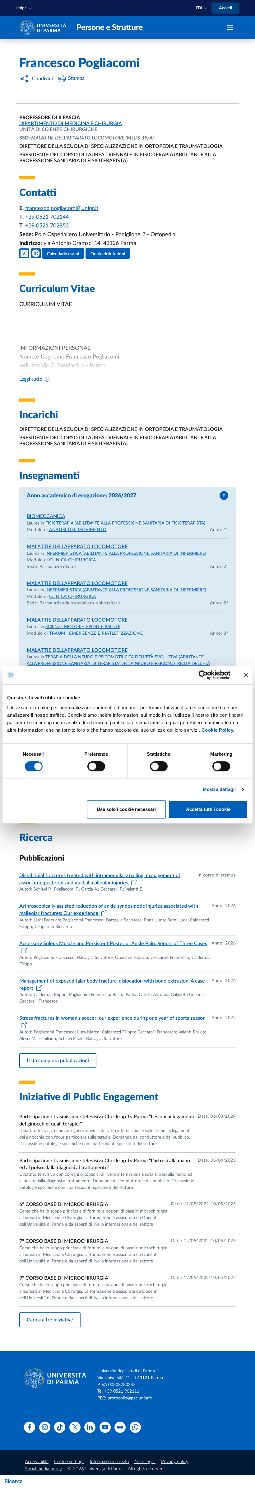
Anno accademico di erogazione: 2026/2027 (81, 496)
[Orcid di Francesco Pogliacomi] (36, 253)
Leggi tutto (30, 379)
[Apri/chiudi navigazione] (230, 27)
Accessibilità (37, 1461)
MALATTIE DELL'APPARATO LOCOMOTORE (77, 546)
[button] (24, 8)
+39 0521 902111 (121, 1391)
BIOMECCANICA (46, 516)
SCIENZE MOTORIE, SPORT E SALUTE (82, 627)
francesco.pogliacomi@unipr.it (61, 208)
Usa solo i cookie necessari (126, 809)
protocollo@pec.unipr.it (130, 1398)
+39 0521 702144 (47, 217)
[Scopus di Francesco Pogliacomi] (24, 253)
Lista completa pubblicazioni (58, 1060)
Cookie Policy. (218, 730)
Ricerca (13, 1481)
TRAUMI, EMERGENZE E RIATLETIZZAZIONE (96, 633)
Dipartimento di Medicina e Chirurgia (70, 123)
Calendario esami (63, 254)
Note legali (144, 1461)
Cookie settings (69, 1461)
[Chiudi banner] (245, 675)
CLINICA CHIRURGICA (72, 560)
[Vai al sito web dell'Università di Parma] (44, 27)
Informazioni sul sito (109, 1461)
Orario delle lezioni (107, 254)
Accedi (225, 8)
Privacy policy (174, 1461)
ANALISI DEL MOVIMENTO (78, 530)
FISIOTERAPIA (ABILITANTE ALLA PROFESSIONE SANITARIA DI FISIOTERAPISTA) (125, 523)
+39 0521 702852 (47, 226)
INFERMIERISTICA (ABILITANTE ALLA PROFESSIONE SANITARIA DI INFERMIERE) (125, 553)
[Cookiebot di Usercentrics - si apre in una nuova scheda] (203, 675)
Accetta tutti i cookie (208, 809)
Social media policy (43, 1469)
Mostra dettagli (219, 789)
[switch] (96, 766)
